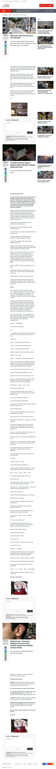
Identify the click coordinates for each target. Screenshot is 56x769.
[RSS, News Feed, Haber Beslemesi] (52, 764)
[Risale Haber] (6, 5)
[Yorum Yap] (5, 54)
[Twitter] (5, 44)
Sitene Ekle (24, 1)
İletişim (25, 763)
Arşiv (20, 1)
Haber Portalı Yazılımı (8, 767)
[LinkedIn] (5, 46)
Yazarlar (6, 1)
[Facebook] (5, 42)
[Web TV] (50, 1)
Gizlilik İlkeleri (29, 763)
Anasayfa (17, 763)
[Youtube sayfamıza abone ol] (49, 764)
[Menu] (41, 6)
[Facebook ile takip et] (43, 764)
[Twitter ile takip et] (46, 764)
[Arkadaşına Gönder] (5, 50)
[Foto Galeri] (52, 1)
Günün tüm (49, 10)
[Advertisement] (23, 56)
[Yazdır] (5, 52)
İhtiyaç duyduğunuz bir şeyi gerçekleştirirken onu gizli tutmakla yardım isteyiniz (28, 11)
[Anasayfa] (3, 1)
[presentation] (6, 11)
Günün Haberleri (16, 1)
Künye (21, 763)
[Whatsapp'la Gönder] (5, 48)
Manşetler (10, 1)
